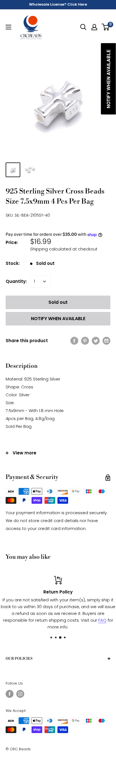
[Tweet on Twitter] (96, 341)
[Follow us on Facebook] (10, 694)
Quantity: (16, 281)
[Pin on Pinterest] (85, 341)
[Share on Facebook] (74, 341)
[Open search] (83, 27)
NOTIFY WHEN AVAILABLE (58, 318)
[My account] (94, 27)
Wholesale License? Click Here (58, 4)
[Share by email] (106, 341)
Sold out (58, 302)
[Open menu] (8, 27)
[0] (105, 27)
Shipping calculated (50, 249)
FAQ (102, 620)
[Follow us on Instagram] (20, 694)
